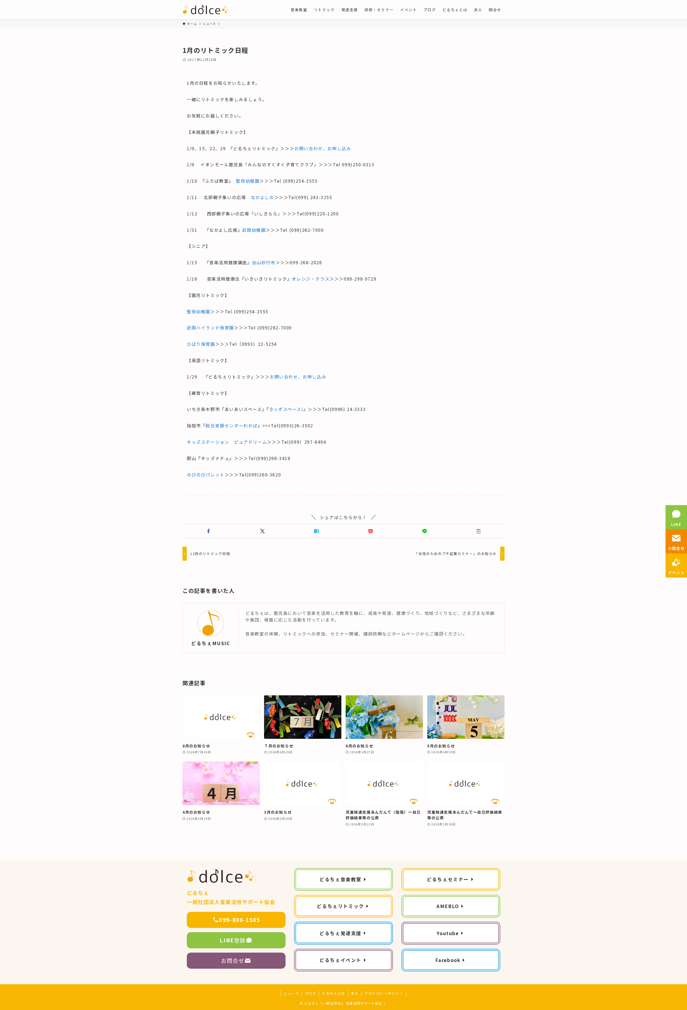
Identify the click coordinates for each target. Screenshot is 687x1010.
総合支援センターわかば (232, 425)
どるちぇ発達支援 (340, 933)
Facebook (448, 960)
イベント (676, 572)
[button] (208, 531)
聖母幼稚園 (248, 181)
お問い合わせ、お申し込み (322, 148)
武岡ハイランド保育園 (210, 327)
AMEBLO (447, 906)
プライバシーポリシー (383, 993)
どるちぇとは (333, 993)
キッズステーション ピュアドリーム (227, 442)
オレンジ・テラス (311, 279)
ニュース (291, 993)
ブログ (310, 993)
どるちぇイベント (340, 960)
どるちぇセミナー (448, 879)
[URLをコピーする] (479, 531)
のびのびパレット (206, 474)
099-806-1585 (239, 920)
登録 (233, 940)
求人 (355, 993)
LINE (676, 524)
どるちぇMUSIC (210, 643)
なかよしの (262, 197)
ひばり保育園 (201, 344)
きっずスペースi (286, 409)
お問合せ (232, 960)
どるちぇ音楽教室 (340, 879)
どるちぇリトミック (340, 906)
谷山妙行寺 (264, 262)
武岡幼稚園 (254, 230)
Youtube (448, 933)
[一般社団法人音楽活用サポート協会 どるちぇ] (207, 9)
